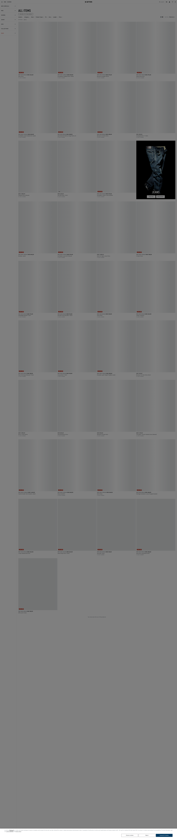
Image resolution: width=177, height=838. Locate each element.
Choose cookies (130, 835)
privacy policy (18, 831)
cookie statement (9, 831)
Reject (146, 835)
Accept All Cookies (164, 835)
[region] (88, 833)
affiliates (11, 830)
